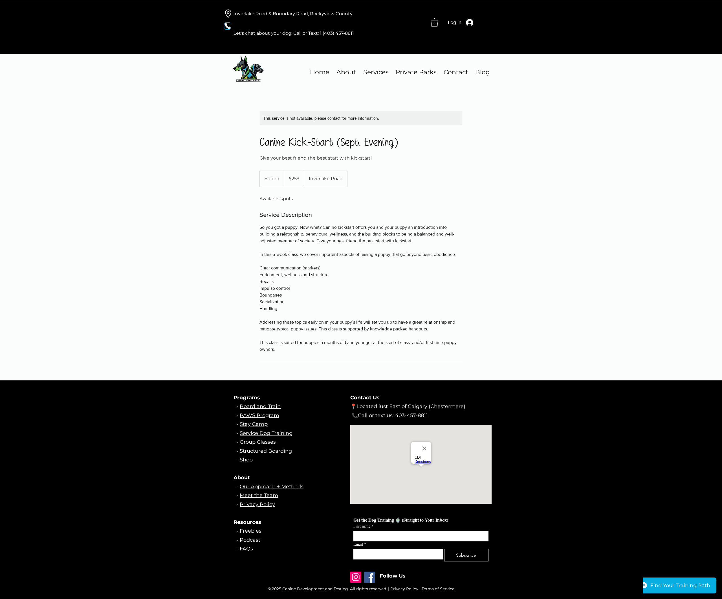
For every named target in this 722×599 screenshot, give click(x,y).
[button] (434, 22)
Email (359, 544)
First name (363, 526)
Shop (246, 460)
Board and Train (260, 406)
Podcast (250, 540)
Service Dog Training (266, 433)
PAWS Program (259, 415)
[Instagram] (355, 577)
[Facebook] (369, 577)
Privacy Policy (257, 504)
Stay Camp (254, 424)
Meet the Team (259, 495)
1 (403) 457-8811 (337, 33)
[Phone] (227, 26)
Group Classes (258, 442)
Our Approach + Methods (271, 486)
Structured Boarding (266, 451)
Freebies (250, 531)
